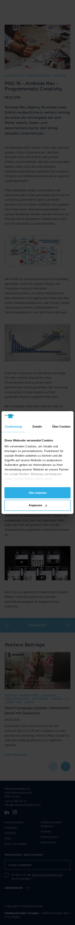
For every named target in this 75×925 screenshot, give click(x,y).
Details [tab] (37, 426)
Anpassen (35, 505)
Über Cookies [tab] (61, 426)
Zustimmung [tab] (13, 426)
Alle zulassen (38, 492)
